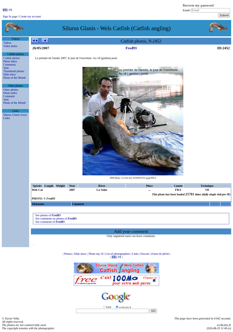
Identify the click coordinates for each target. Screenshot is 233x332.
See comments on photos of (56, 218)
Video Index (10, 46)
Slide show (9, 74)
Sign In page (10, 16)
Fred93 (131, 48)
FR (10, 9)
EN (5, 9)
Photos (68, 253)
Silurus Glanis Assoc (15, 114)
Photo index (10, 61)
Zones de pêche (160, 253)
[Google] (116, 303)
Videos (7, 42)
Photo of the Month (14, 77)
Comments (9, 64)
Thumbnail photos (13, 71)
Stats (6, 67)
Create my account (30, 16)
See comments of (50, 221)
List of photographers (118, 253)
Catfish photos (11, 58)
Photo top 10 (96, 253)
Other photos (10, 89)
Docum (145, 253)
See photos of (48, 215)
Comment (9, 96)
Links (6, 118)
